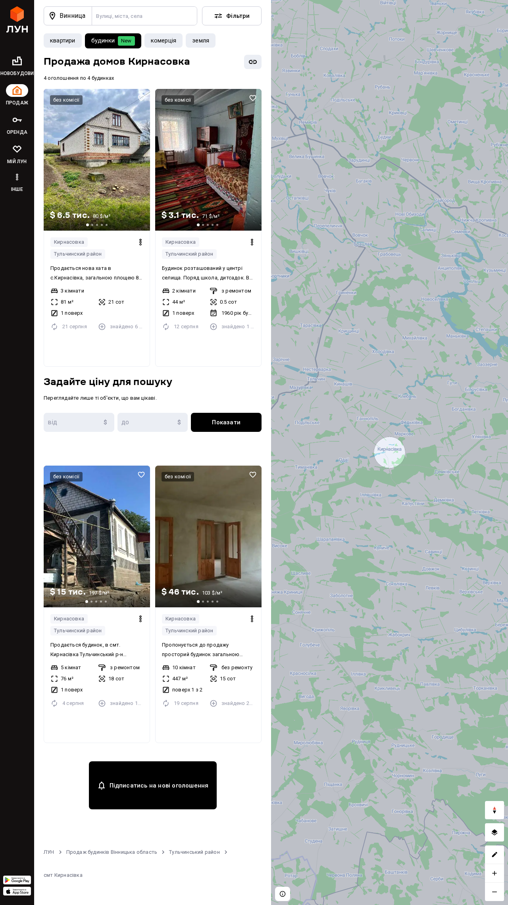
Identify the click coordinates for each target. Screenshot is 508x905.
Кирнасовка (69, 242)
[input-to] (152, 422)
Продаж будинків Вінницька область (112, 852)
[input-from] (79, 422)
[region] (389, 452)
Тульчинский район (78, 254)
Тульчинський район (194, 852)
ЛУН (49, 852)
